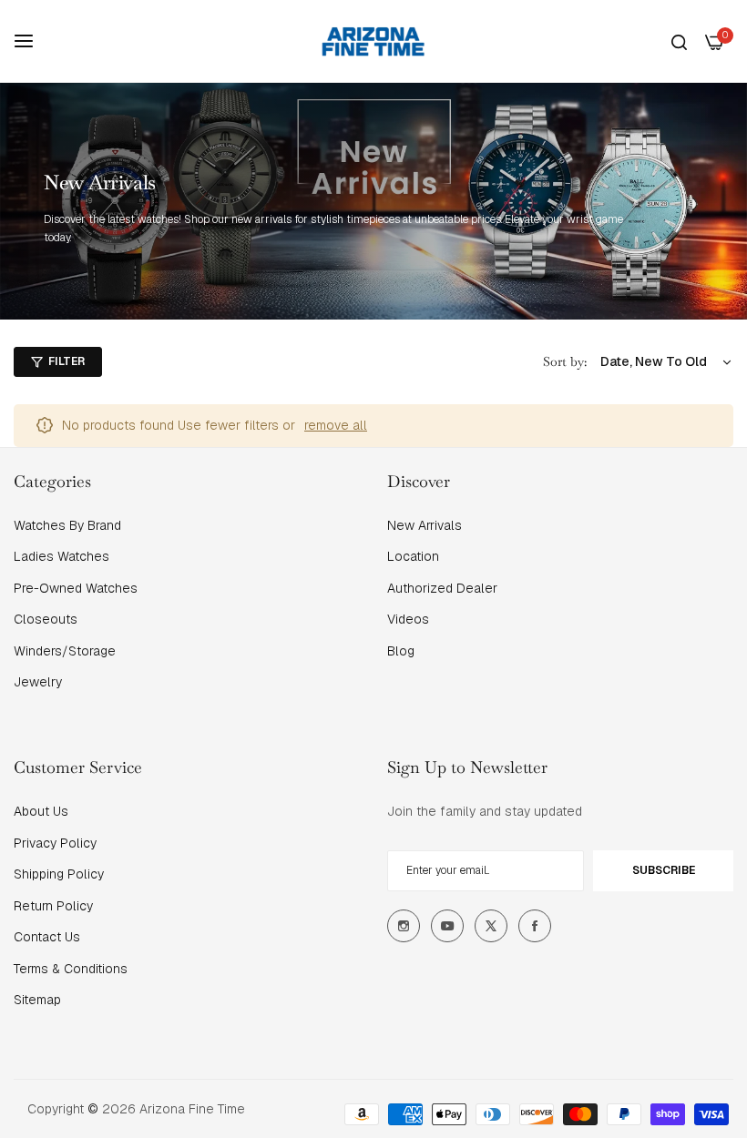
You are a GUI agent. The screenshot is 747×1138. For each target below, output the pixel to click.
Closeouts (45, 619)
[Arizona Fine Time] (373, 41)
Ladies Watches (61, 556)
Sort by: (565, 361)
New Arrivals (424, 525)
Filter (66, 361)
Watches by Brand (67, 525)
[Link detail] (403, 925)
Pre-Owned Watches (76, 588)
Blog (400, 651)
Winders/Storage (65, 651)
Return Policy (53, 906)
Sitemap (37, 999)
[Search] (679, 41)
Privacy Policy (55, 843)
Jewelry (38, 682)
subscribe (663, 870)
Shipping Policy (59, 874)
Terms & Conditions (71, 968)
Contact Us (47, 937)
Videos (408, 619)
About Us (41, 811)
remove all (335, 425)
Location (413, 556)
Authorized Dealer (442, 588)
